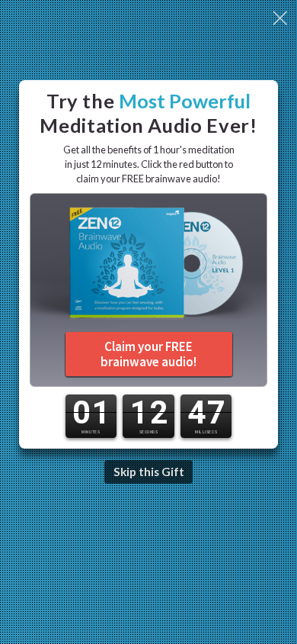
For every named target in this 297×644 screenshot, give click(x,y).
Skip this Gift (148, 471)
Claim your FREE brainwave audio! (148, 354)
